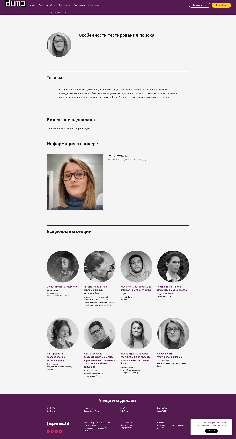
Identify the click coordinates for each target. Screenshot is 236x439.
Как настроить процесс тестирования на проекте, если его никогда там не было (135, 358)
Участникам (79, 5)
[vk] (52, 431)
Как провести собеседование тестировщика (56, 357)
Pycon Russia (88, 408)
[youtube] (56, 431)
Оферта (160, 423)
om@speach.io (126, 428)
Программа (64, 5)
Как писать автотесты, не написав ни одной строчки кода (135, 290)
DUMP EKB (51, 408)
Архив (32, 5)
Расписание (93, 5)
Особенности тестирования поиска (170, 355)
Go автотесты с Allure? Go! (62, 286)
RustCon (123, 408)
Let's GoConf (162, 408)
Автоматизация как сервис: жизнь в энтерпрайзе (95, 290)
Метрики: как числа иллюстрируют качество (172, 288)
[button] (199, 5)
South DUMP (162, 411)
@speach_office (126, 425)
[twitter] (48, 431)
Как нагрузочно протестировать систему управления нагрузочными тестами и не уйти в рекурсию (99, 360)
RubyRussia (124, 411)
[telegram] (60, 431)
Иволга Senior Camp (91, 411)
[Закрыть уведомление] (230, 421)
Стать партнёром (47, 5)
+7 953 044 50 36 (127, 423)
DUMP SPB (51, 411)
